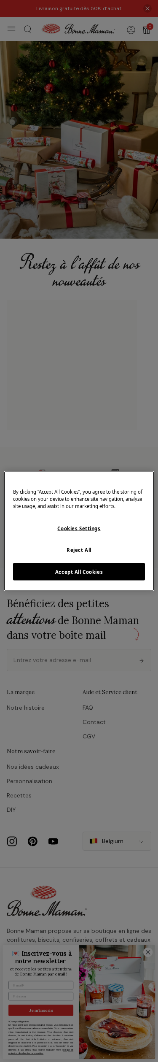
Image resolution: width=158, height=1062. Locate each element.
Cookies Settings (78, 528)
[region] (79, 531)
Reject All (79, 549)
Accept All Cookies (79, 571)
